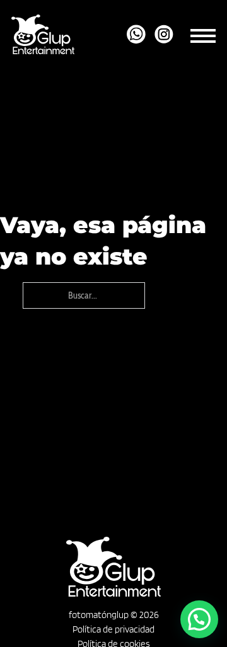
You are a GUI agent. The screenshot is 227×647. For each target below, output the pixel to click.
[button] (199, 619)
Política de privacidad (113, 629)
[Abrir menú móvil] (203, 34)
